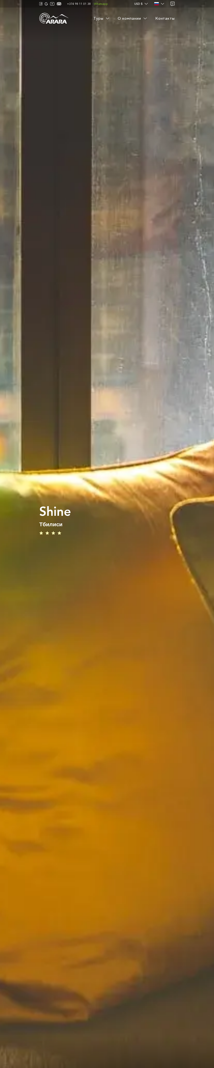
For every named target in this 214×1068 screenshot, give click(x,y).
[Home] (54, 18)
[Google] (46, 3)
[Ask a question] (173, 4)
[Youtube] (52, 4)
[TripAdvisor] (59, 3)
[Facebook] (41, 3)
